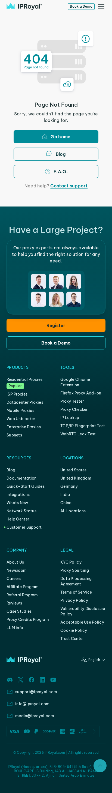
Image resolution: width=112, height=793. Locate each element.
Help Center (18, 519)
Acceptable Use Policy (82, 622)
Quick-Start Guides (26, 486)
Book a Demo (81, 6)
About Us (15, 562)
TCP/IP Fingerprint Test (82, 425)
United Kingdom (75, 478)
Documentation (22, 478)
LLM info (15, 627)
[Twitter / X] (20, 680)
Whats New (17, 502)
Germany (69, 486)
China (65, 502)
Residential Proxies (24, 379)
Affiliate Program (23, 586)
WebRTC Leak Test (78, 434)
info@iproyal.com (32, 703)
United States (73, 470)
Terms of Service (76, 592)
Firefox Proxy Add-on (80, 393)
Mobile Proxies (20, 410)
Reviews (14, 603)
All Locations (73, 510)
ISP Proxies (17, 394)
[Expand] (100, 765)
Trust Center (72, 638)
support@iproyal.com (36, 691)
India (65, 494)
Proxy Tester (72, 401)
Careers (14, 578)
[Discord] (10, 680)
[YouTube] (53, 680)
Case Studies (19, 611)
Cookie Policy (73, 630)
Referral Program (22, 594)
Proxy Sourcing (74, 570)
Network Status (21, 510)
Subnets (14, 435)
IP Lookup (69, 417)
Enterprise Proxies (24, 426)
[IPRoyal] (24, 6)
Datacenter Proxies (25, 402)
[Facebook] (31, 680)
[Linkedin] (42, 680)
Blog (11, 470)
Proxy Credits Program (28, 619)
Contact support (69, 185)
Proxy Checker (74, 409)
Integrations (18, 494)
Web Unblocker (21, 418)
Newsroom (17, 570)
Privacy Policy (74, 600)
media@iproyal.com (34, 715)
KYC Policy (71, 562)
